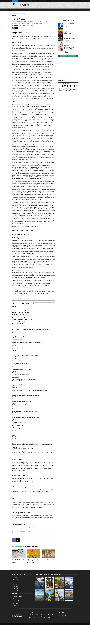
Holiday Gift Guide (45, 0)
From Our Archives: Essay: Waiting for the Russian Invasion (18, 561)
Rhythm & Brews (16, 603)
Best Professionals (31, 0)
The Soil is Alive (45, 559)
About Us (15, 583)
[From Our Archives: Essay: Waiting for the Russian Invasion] (19, 553)
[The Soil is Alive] (48, 553)
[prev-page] (13, 564)
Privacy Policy (15, 590)
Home (13, 13)
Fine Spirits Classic (16, 601)
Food (23, 9)
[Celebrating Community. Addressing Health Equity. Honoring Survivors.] (33, 553)
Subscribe (15, 0)
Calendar (25, 0)
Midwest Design (51, 0)
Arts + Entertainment (31, 9)
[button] (76, 10)
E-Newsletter (21, 0)
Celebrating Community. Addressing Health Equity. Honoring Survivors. (33, 561)
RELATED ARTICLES (18, 547)
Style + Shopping (48, 9)
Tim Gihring (23, 25)
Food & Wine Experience (18, 596)
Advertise (56, 0)
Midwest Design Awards (18, 600)
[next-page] (15, 564)
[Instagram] (62, 615)
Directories (38, 0)
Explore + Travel (16, 9)
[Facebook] (13, 28)
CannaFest (15, 605)
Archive (17, 13)
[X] (16, 28)
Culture (40, 9)
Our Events (62, 9)
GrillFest (14, 598)
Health (55, 9)
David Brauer (16, 25)
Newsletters (15, 586)
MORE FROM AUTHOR (32, 547)
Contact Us (61, 0)
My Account (15, 579)
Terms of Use (15, 588)
